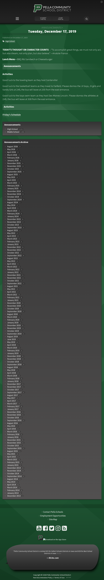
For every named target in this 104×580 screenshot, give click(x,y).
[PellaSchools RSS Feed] (64, 529)
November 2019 (14, 328)
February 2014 (13, 490)
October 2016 (13, 417)
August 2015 (12, 451)
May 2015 (11, 454)
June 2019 (11, 339)
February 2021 (13, 297)
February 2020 (13, 320)
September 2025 (14, 171)
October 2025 (13, 169)
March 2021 (12, 294)
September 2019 (14, 334)
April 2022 (11, 264)
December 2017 (14, 384)
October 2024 (13, 197)
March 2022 (12, 266)
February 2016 (13, 434)
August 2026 (12, 146)
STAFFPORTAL (60, 18)
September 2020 (14, 311)
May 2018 (11, 370)
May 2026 (11, 149)
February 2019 (13, 350)
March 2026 (12, 155)
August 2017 (12, 395)
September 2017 (14, 392)
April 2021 (11, 292)
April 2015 (11, 457)
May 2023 (11, 233)
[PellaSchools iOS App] (52, 539)
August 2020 (12, 314)
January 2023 (12, 244)
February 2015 (13, 462)
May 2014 (11, 482)
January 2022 (12, 272)
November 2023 (14, 222)
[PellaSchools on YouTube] (39, 529)
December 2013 (14, 496)
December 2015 (14, 440)
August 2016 (12, 423)
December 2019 (14, 325)
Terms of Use (59, 577)
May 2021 (11, 289)
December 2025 (14, 163)
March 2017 (12, 403)
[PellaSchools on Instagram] (58, 529)
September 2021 (14, 283)
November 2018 (14, 359)
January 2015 (12, 465)
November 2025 (14, 166)
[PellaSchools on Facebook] (46, 529)
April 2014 (11, 484)
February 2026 (13, 157)
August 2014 (12, 479)
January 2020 (12, 322)
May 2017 (11, 398)
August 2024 (12, 202)
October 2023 (13, 225)
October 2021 (13, 280)
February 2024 (13, 213)
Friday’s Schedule (12, 114)
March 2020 (12, 317)
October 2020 (13, 308)
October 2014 (13, 473)
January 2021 (12, 300)
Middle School (13, 132)
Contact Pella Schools (53, 512)
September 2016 (14, 420)
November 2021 (14, 278)
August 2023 (12, 230)
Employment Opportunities (53, 515)
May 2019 (11, 342)
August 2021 (12, 286)
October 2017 (13, 389)
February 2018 (13, 378)
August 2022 (12, 258)
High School (10, 41)
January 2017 (12, 409)
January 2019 (12, 353)
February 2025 (13, 185)
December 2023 (14, 219)
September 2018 (14, 364)
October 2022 (13, 253)
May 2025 (11, 177)
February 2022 (13, 269)
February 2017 (13, 406)
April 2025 (11, 180)
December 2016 (14, 412)
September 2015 (14, 448)
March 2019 (12, 348)
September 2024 (14, 199)
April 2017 (11, 401)
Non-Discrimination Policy (43, 577)
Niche (59, 553)
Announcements (51, 27)
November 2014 (14, 470)
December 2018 (14, 356)
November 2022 (14, 250)
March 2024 (12, 211)
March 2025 (12, 183)
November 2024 (14, 194)
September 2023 (14, 227)
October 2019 (13, 331)
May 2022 (11, 261)
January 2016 (12, 437)
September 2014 (14, 476)
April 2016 (11, 429)
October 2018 (13, 361)
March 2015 (12, 459)
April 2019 (11, 345)
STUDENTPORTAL (43, 18)
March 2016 (12, 431)
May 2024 (11, 205)
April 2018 (11, 373)
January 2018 (12, 381)
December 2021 (14, 275)
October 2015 (13, 445)
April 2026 (11, 152)
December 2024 (14, 191)
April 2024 (11, 208)
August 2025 (12, 174)
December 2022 (14, 247)
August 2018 (12, 367)
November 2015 (14, 443)
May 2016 (11, 426)
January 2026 (12, 160)
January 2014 (12, 493)
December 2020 (14, 303)
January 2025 (12, 188)
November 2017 (14, 387)
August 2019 (12, 336)
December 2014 (14, 468)
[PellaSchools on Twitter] (52, 529)
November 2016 (14, 415)
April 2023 (11, 236)
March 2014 (12, 487)
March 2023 (12, 239)
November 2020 (14, 306)
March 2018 (12, 375)
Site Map (53, 519)
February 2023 (13, 241)
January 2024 (12, 216)
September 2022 (14, 255)
